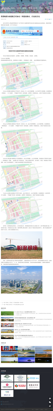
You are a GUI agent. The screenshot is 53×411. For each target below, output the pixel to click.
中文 (33, 409)
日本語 (41, 409)
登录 (51, 2)
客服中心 (47, 8)
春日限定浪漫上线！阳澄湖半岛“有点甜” (23, 323)
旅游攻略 (24, 8)
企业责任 (41, 8)
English (37, 409)
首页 (3, 8)
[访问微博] (50, 406)
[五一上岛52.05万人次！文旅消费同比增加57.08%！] (7, 313)
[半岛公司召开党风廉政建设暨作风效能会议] (7, 336)
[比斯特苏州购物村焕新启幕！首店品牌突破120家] (7, 319)
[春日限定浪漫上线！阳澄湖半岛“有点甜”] (7, 325)
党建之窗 (30, 8)
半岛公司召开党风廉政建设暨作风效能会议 (23, 335)
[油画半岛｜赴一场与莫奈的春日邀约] (7, 331)
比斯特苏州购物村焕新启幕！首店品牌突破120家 (24, 317)
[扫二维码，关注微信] (50, 402)
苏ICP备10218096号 (21, 409)
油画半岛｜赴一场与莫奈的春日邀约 (22, 329)
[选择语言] (50, 398)
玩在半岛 (19, 8)
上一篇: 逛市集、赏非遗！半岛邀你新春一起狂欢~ (13, 302)
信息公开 (35, 8)
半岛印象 (7, 8)
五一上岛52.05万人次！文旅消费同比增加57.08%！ (25, 311)
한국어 (46, 409)
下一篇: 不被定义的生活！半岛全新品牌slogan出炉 (13, 304)
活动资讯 (13, 8)
